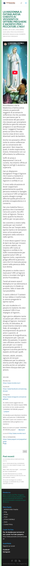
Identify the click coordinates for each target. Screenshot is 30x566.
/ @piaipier (21, 430)
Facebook (6, 550)
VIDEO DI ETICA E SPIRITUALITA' (10, 36)
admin (5, 29)
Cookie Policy (8, 524)
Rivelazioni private (14, 34)
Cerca (24, 451)
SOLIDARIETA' (22, 34)
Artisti (6, 514)
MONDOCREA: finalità (11, 509)
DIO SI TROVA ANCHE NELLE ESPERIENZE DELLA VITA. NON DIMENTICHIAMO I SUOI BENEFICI (14, 465)
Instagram (6, 552)
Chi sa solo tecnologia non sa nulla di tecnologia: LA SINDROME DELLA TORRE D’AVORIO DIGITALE (13, 481)
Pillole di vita (13, 32)
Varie (5, 522)
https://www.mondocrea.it (11, 383)
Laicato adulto (6, 32)
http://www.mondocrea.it (17, 433)
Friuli (5, 517)
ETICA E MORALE (20, 29)
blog (5, 512)
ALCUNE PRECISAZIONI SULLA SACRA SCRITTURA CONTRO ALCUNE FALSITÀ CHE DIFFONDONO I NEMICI (14, 475)
